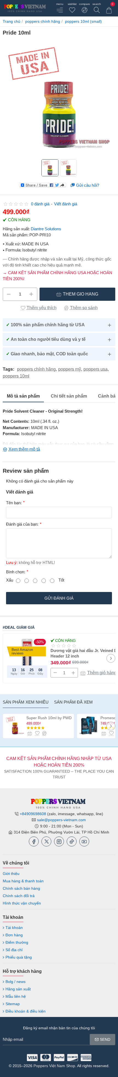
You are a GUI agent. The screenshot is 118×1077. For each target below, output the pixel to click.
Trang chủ (11, 21)
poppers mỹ (69, 369)
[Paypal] (59, 1057)
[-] (9, 294)
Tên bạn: (14, 502)
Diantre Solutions (46, 228)
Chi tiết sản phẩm (69, 396)
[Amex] (86, 1057)
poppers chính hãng (36, 369)
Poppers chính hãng (42, 21)
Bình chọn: (15, 571)
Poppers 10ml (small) (83, 21)
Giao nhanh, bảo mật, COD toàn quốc (47, 354)
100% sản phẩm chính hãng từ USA (45, 324)
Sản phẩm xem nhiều (26, 702)
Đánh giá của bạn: (22, 524)
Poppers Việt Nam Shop (54, 1066)
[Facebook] (34, 841)
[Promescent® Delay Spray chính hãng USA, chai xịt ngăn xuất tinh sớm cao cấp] (89, 725)
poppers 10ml (16, 376)
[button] (77, 294)
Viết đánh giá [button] (65, 204)
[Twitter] (46, 841)
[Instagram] (59, 841)
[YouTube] (84, 841)
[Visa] (32, 1057)
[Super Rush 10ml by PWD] (15, 725)
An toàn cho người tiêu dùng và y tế (46, 339)
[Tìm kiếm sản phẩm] (97, 8)
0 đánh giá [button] (40, 204)
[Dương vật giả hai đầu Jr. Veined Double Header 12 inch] (27, 657)
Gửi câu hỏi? (87, 185)
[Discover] (72, 1057)
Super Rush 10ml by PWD (49, 718)
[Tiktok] (72, 841)
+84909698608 (33, 814)
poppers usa (95, 369)
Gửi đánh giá (59, 598)
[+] (31, 294)
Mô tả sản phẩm (23, 396)
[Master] (45, 1057)
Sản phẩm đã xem (73, 702)
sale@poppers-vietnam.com (61, 820)
